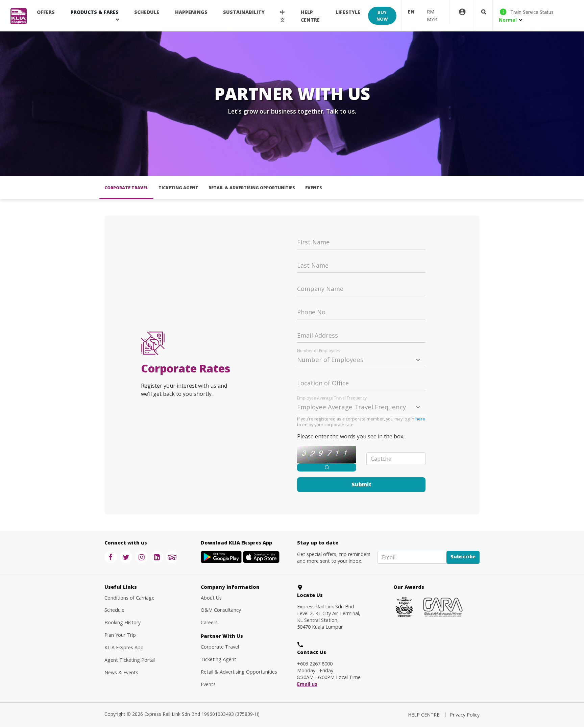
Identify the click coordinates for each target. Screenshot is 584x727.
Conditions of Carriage (129, 598)
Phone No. (312, 312)
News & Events (121, 672)
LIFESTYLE (348, 12)
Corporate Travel (126, 188)
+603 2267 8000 (315, 663)
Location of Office (323, 383)
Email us (307, 684)
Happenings (191, 12)
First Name (313, 242)
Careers (209, 622)
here (420, 419)
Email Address (317, 335)
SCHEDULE (146, 12)
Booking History (122, 622)
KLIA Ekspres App (124, 647)
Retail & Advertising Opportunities (252, 188)
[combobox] (361, 358)
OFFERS (46, 12)
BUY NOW (382, 15)
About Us (211, 598)
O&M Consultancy (221, 610)
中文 (282, 16)
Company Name (320, 289)
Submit (361, 484)
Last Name (312, 265)
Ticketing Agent (178, 188)
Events (313, 188)
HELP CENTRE (310, 16)
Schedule (114, 610)
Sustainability (244, 12)
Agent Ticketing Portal (129, 660)
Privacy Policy (465, 714)
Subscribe (463, 556)
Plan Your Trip (120, 635)
